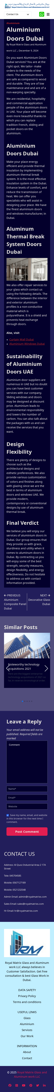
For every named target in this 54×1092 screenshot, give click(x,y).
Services (27, 1030)
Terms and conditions (27, 1002)
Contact (27, 1058)
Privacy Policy (27, 996)
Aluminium (13, 23)
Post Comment (27, 831)
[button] (46, 668)
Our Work (27, 1036)
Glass (27, 1018)
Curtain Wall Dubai (21, 339)
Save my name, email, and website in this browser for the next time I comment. (26, 819)
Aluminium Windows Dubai (27, 344)
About (27, 1052)
